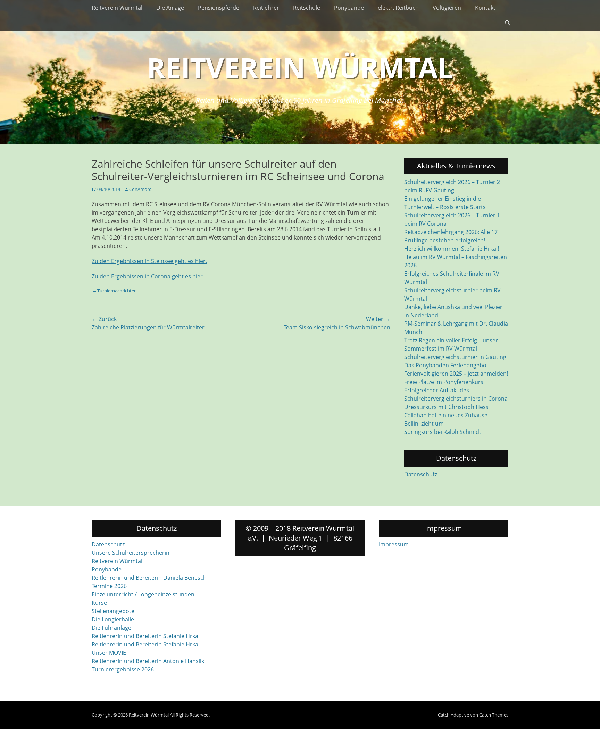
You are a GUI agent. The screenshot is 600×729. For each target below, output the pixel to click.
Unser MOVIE (109, 652)
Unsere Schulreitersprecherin (130, 552)
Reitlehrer (266, 7)
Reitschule (306, 7)
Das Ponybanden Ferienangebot (446, 365)
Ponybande (349, 7)
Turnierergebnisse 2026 (123, 669)
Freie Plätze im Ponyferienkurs (443, 382)
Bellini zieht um (424, 423)
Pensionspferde (218, 7)
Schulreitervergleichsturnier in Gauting (455, 357)
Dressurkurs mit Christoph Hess (446, 407)
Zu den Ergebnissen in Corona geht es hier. (148, 276)
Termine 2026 (109, 586)
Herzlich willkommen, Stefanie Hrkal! (451, 248)
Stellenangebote (113, 611)
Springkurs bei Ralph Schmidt (442, 432)
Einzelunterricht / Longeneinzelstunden (143, 594)
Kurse (99, 602)
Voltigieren (447, 7)
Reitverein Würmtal (117, 7)
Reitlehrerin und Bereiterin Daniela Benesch (149, 577)
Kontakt (485, 7)
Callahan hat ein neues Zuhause (446, 415)
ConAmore (140, 189)
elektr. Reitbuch (398, 7)
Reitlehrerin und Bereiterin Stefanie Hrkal (146, 636)
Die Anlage (170, 7)
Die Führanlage (111, 627)
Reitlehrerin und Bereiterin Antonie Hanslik (148, 661)
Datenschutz (420, 474)
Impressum (394, 544)
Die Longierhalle (113, 619)
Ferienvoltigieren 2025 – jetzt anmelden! (456, 373)
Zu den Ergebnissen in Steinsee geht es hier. (149, 261)
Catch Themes (493, 715)
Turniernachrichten (117, 290)
